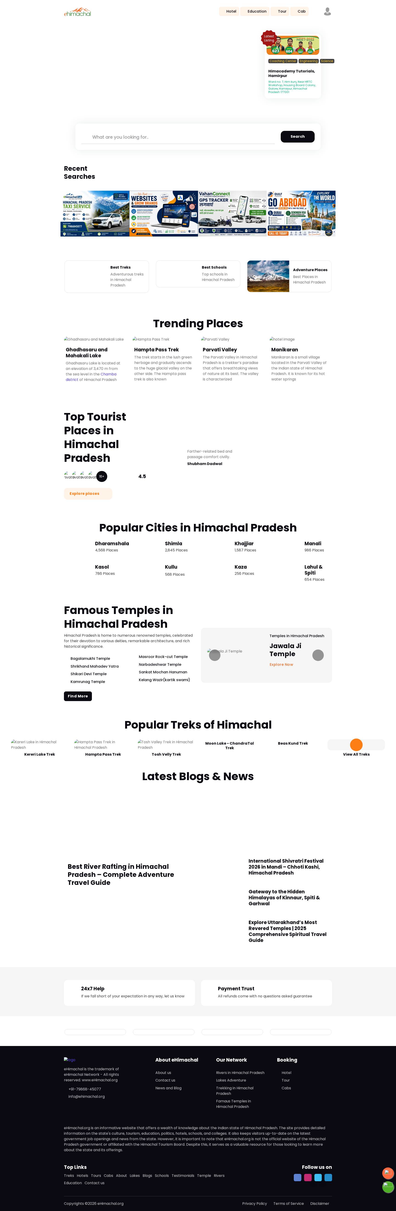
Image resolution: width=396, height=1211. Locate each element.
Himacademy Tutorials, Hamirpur (291, 73)
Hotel (231, 11)
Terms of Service (288, 1203)
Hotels (82, 1175)
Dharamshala (112, 543)
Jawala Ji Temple (285, 649)
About (121, 1175)
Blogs (147, 1175)
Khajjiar (244, 543)
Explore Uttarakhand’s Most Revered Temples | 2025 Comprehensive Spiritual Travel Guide (288, 931)
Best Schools (214, 267)
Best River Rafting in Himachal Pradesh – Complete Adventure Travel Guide (121, 874)
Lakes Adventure (231, 1080)
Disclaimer (319, 1203)
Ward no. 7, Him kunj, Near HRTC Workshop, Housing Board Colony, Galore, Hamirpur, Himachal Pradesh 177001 (292, 87)
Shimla (173, 543)
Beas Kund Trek (293, 743)
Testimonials (183, 1175)
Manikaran (284, 349)
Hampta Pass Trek (156, 349)
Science (327, 61)
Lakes (135, 1175)
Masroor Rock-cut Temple (163, 656)
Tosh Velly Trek (166, 754)
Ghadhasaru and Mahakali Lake (86, 352)
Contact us (165, 1080)
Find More (78, 696)
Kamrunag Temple (88, 681)
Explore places (85, 493)
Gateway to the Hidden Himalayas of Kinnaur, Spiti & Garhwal (284, 897)
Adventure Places (310, 269)
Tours (96, 1175)
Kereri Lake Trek (39, 754)
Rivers (219, 1175)
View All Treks (356, 754)
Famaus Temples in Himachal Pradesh (233, 1103)
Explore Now (282, 664)
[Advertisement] (198, 818)
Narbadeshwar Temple (160, 664)
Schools (162, 1175)
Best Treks (120, 267)
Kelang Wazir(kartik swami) (164, 680)
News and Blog (168, 1088)
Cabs (286, 1088)
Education (257, 11)
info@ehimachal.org (87, 1096)
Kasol (102, 567)
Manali (313, 543)
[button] (327, 11)
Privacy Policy (254, 1203)
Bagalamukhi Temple (90, 658)
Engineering (309, 61)
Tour (282, 11)
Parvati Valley (220, 349)
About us (163, 1072)
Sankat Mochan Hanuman (163, 672)
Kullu (171, 567)
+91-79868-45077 (85, 1089)
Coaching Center (283, 61)
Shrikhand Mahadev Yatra (95, 666)
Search (298, 136)
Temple (204, 1175)
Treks (69, 1175)
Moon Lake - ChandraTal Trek (229, 746)
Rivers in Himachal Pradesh (240, 1072)
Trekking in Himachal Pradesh (234, 1090)
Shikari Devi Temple (89, 674)
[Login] (269, 66)
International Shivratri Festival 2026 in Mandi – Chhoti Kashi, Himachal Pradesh (286, 867)
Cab (302, 11)
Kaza (241, 567)
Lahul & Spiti (314, 570)
